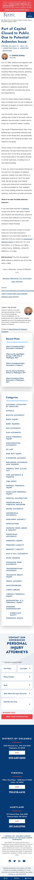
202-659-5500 (21, 874)
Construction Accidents (13, 444)
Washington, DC (25, 4)
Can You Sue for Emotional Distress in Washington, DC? (16, 372)
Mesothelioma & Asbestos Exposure (15, 503)
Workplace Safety (15, 614)
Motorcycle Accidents (12, 514)
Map (17, 753)
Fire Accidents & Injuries (14, 476)
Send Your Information (17, 717)
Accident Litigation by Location (16, 405)
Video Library (13, 590)
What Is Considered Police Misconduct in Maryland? (15, 347)
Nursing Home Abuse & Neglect (16, 529)
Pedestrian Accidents (11, 535)
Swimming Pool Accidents (14, 563)
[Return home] (2, 20)
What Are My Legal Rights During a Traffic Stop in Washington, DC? (15, 356)
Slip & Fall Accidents (17, 554)
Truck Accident (14, 581)
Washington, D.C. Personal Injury (15, 601)
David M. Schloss (18, 55)
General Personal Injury (15, 487)
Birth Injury (12, 419)
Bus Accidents (13, 428)
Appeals (10, 411)
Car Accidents (13, 432)
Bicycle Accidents (15, 415)
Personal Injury (14, 541)
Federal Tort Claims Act (16, 470)
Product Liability (15, 549)
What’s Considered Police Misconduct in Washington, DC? (15, 380)
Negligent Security (16, 519)
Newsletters (12, 524)
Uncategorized (13, 585)
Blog (5, 20)
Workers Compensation (13, 608)
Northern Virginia (14, 4)
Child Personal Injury (14, 438)
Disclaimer (21, 838)
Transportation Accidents (14, 569)
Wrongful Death (14, 618)
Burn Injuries (13, 424)
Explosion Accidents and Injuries (16, 463)
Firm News (11, 481)
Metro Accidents (14, 509)
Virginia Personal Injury (15, 595)
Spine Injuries (13, 558)
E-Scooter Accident (16, 458)
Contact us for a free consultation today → (17, 10)
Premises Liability (15, 545)
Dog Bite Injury (14, 454)
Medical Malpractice (16, 498)
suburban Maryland (8, 5)
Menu (30, 16)
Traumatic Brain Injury (14, 576)
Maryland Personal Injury (16, 493)
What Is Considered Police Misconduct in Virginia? (15, 364)
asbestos (25, 208)
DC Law (9, 449)
